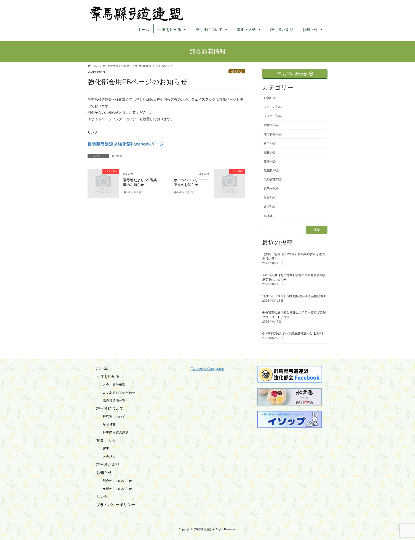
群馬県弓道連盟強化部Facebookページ (126, 144)
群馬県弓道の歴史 (112, 432)
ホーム (143, 29)
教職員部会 (271, 170)
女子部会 (270, 143)
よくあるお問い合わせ (115, 392)
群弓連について (110, 416)
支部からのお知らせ (114, 489)
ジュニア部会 (273, 116)
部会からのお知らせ (114, 481)
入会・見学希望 (110, 384)
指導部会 (270, 161)
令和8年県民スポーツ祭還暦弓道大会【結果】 (293, 333)
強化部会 (237, 71)
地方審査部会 (273, 134)
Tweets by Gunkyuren (207, 369)
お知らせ (270, 98)
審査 (102, 448)
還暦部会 (270, 207)
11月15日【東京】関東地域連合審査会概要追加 (294, 296)
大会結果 (106, 456)
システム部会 (273, 107)
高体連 (268, 216)
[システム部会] (103, 178)
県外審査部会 (273, 179)
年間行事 (106, 424)
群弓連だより (282, 29)
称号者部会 (271, 188)
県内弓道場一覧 (110, 400)
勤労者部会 (271, 125)
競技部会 (270, 198)
